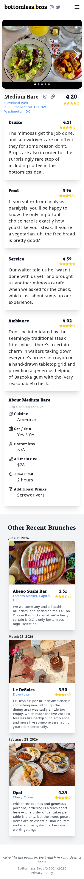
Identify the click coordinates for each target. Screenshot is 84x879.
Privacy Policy (42, 872)
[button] (77, 7)
